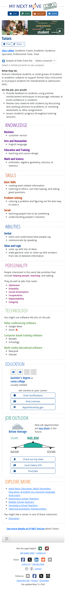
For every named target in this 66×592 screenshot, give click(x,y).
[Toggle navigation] (7, 539)
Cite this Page (38, 564)
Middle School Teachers (21, 502)
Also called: (8, 50)
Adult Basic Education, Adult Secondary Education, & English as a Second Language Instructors (32, 492)
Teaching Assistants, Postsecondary (27, 508)
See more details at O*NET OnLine (26, 528)
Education (14, 518)
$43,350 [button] (33, 438)
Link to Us (26, 564)
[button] (16, 329)
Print (8, 44)
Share (19, 44)
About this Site (23, 580)
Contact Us (41, 553)
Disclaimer (44, 580)
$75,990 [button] (51, 451)
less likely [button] (44, 428)
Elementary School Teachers (24, 498)
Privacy (34, 580)
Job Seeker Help (27, 553)
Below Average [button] (18, 432)
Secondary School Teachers (23, 505)
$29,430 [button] (15, 451)
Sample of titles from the (19, 60)
